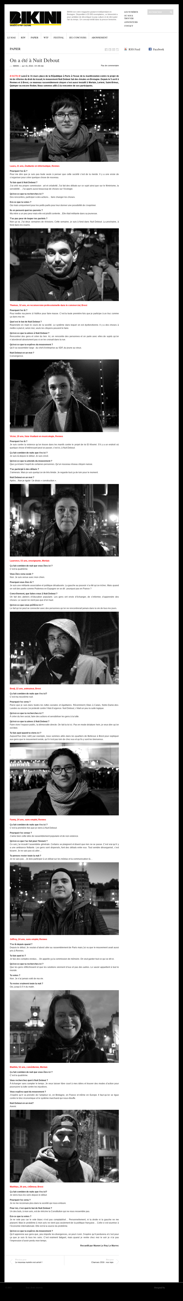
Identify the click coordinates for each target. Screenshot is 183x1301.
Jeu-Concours (77, 37)
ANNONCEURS (131, 22)
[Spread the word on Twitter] (109, 49)
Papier (34, 37)
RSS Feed (134, 49)
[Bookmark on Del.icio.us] (113, 49)
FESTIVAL (59, 37)
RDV (23, 37)
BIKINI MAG (18, 1287)
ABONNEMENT (100, 37)
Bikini (16, 66)
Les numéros (131, 12)
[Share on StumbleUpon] (117, 49)
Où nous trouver (128, 17)
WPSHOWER (171, 1287)
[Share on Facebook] (106, 49)
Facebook (158, 49)
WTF (46, 37)
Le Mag (11, 37)
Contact (128, 25)
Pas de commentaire (110, 65)
